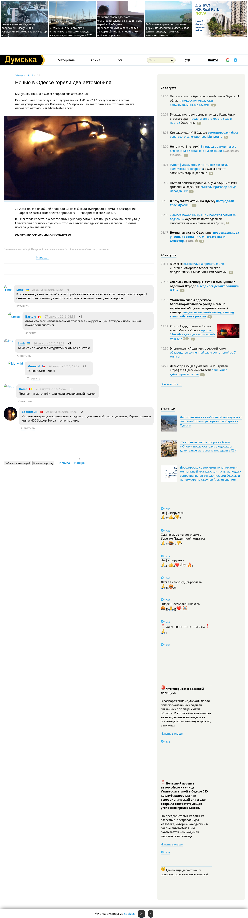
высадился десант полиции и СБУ (204, 288)
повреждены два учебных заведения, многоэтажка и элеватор (204, 237)
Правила (64, 463)
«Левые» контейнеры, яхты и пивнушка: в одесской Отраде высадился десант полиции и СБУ (71, 31)
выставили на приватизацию (204, 264)
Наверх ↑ (42, 257)
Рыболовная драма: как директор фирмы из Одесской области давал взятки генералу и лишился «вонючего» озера (167, 29)
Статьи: (168, 408)
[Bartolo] (14, 317)
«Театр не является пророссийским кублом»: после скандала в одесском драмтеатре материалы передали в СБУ (208, 446)
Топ (119, 60)
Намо (23, 389)
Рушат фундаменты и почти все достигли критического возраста (199, 167)
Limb (20, 290)
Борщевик (30, 412)
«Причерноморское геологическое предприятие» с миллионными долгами (198, 270)
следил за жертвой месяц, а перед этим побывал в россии (202, 314)
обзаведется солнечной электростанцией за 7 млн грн (203, 354)
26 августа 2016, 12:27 (64, 366)
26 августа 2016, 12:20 (47, 290)
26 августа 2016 (24, 75)
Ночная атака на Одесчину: (191, 233)
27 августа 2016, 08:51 (60, 317)
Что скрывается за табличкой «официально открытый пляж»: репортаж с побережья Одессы (211, 421)
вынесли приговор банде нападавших (203, 189)
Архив (95, 60)
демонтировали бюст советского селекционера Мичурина (204, 135)
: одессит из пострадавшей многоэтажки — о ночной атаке (197, 221)
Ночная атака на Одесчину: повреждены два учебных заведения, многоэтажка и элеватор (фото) (24, 29)
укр (187, 60)
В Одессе (176, 264)
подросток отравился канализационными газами (191, 102)
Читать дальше (172, 734)
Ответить (22, 306)
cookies (129, 914)
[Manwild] (15, 363)
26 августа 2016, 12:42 (51, 389)
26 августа (168, 255)
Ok (141, 914)
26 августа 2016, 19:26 (61, 412)
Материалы (67, 60)
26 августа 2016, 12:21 (49, 343)
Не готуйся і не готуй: (185, 147)
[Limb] (8, 290)
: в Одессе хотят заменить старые (198, 171)
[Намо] (9, 386)
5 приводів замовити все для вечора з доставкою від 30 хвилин (203, 149)
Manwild (33, 366)
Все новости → (171, 384)
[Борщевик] (10, 420)
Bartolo (30, 317)
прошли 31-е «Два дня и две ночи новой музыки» (192, 334)
